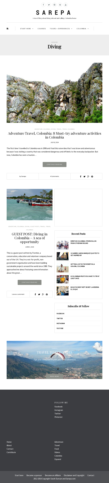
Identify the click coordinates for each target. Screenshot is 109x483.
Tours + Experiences (60, 29)
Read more (54, 376)
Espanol (57, 459)
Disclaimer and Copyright (74, 475)
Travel (59, 129)
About (9, 445)
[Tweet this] (84, 176)
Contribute (11, 452)
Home (9, 442)
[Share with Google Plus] (88, 176)
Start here (25, 29)
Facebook (60, 313)
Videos (57, 452)
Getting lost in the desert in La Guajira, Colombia (83, 265)
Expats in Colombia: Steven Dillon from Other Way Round (83, 242)
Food (56, 449)
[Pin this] (92, 176)
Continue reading (54, 164)
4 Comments (54, 176)
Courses (42, 29)
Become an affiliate (53, 475)
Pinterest (58, 417)
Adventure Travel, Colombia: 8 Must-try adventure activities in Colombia (54, 135)
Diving (53, 129)
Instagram (61, 323)
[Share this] (80, 176)
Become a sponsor (34, 475)
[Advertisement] (78, 207)
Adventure (39, 129)
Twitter (60, 318)
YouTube (60, 328)
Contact (10, 449)
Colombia (81, 29)
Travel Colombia (68, 129)
